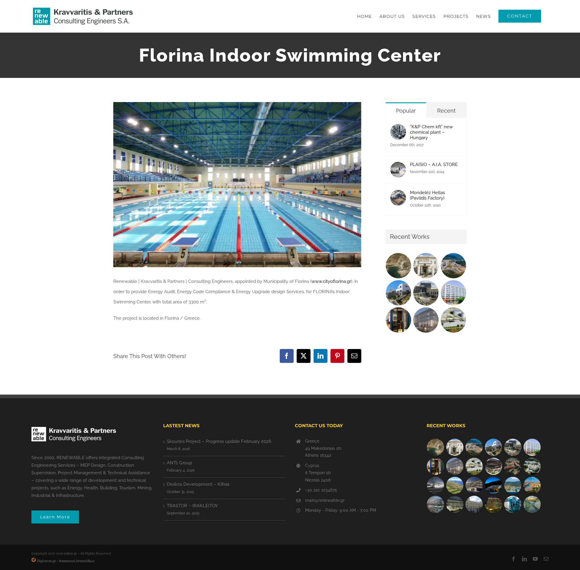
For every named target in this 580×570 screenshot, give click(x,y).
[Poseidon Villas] (398, 265)
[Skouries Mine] (453, 265)
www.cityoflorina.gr (331, 281)
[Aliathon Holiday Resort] (532, 485)
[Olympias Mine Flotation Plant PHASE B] (513, 504)
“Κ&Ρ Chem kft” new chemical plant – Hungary (431, 132)
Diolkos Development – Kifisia (198, 484)
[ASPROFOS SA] (453, 292)
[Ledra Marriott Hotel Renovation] (494, 504)
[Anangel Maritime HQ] (474, 485)
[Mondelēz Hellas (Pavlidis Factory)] (398, 195)
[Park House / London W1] (436, 504)
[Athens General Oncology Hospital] (532, 466)
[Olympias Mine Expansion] (494, 485)
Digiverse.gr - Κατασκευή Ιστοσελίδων (65, 561)
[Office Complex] (426, 320)
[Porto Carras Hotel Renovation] (513, 485)
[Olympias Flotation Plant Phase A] (513, 466)
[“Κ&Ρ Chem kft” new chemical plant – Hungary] (398, 129)
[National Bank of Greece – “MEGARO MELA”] (474, 504)
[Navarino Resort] (455, 485)
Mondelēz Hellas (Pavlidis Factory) (427, 195)
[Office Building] (455, 504)
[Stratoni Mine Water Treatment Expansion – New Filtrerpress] (532, 504)
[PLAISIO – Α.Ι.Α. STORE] (398, 167)
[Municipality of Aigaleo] (426, 292)
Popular (406, 110)
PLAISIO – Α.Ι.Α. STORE (434, 164)
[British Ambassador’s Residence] (426, 265)
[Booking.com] (398, 320)
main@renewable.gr (325, 500)
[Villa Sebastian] (398, 292)
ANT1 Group (179, 463)
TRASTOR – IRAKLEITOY (192, 505)
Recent (446, 110)
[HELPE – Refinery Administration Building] (453, 320)
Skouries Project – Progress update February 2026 (219, 441)
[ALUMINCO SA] (494, 466)
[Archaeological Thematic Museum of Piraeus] (436, 485)
